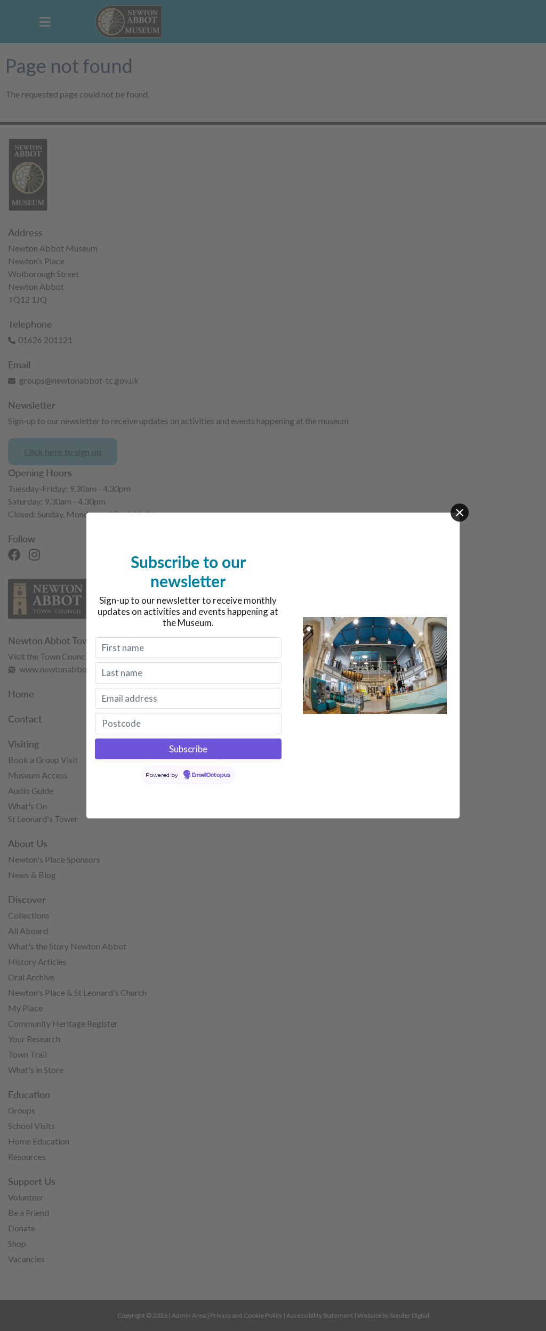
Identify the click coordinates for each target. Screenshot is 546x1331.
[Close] (460, 513)
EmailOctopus (211, 775)
